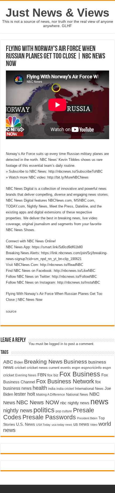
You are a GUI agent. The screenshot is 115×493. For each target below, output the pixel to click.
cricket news (37, 368)
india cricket (65, 389)
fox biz (52, 375)
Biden (18, 362)
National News (77, 394)
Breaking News (43, 361)
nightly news (17, 410)
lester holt (24, 394)
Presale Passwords (49, 417)
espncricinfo (91, 368)
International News (89, 389)
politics (44, 410)
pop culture (64, 411)
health (40, 388)
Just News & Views (57, 12)
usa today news (62, 424)
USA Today (43, 424)
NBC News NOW (37, 402)
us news (81, 424)
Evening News (25, 375)
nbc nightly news (74, 403)
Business (75, 361)
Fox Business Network (65, 381)
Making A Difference (50, 394)
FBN (41, 374)
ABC (8, 362)
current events (60, 368)
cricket (20, 367)
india (51, 389)
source (11, 311)
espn (76, 368)
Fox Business (79, 374)
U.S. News (25, 424)
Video (93, 424)
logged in (56, 344)
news (99, 401)
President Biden (87, 418)
